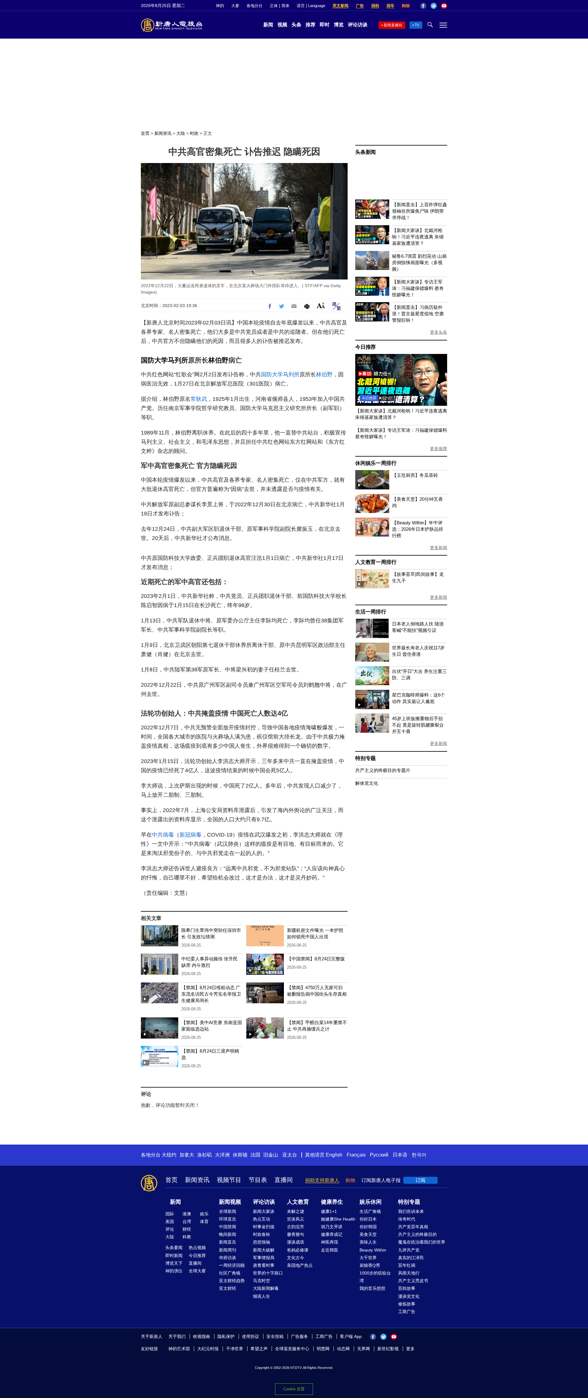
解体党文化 (366, 783)
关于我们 (177, 1336)
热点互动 (261, 1219)
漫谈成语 (295, 1242)
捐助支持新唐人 (322, 1180)
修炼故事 (406, 1303)
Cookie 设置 (294, 1389)
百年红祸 (406, 1265)
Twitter (434, 6)
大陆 (180, 133)
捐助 (375, 5)
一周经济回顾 (232, 1265)
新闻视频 (230, 1202)
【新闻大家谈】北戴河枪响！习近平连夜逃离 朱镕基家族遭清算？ (418, 237)
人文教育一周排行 (375, 562)
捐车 (390, 5)
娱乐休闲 (371, 1202)
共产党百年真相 (413, 1226)
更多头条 (438, 332)
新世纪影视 (388, 1348)
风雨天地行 (409, 1273)
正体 (274, 5)
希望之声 (259, 1348)
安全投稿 (275, 1336)
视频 (282, 24)
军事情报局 (263, 1257)
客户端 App (351, 1336)
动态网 (343, 1348)
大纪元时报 (208, 1348)
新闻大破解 (263, 1250)
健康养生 (332, 1202)
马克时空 (261, 1280)
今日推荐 (365, 347)
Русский (379, 1154)
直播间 (283, 1179)
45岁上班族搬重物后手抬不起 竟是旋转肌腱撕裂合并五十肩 (418, 725)
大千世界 (368, 1257)
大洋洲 (222, 1154)
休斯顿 (240, 1154)
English (334, 1154)
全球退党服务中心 (292, 1348)
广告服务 (299, 1336)
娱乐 (204, 1213)
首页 (145, 133)
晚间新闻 (227, 1234)
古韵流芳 (295, 1226)
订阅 (420, 1180)
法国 (255, 1154)
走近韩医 (329, 1250)
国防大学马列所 (164, 360)
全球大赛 (197, 1270)
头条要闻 (174, 1247)
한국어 (419, 1154)
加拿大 (186, 1154)
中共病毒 (163, 835)
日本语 (400, 1154)
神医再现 (329, 1242)
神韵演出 (174, 1270)
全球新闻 (227, 1211)
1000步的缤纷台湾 (375, 1277)
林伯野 (218, 360)
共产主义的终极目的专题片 (382, 770)
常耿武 (198, 399)
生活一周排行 (370, 612)
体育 (204, 1221)
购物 (406, 5)
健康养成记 (331, 1234)
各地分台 (254, 5)
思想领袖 (261, 1242)
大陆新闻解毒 (266, 1288)
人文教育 (298, 1202)
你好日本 (368, 1219)
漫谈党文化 (409, 1296)
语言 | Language (311, 5)
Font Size (320, 305)
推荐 (310, 24)
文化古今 (295, 1257)
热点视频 (197, 1247)
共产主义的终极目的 (417, 1234)
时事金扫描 (263, 1226)
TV (417, 25)
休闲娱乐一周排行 (375, 463)
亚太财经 (227, 1288)
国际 (169, 1213)
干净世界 (234, 1348)
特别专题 (365, 758)
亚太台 (289, 1154)
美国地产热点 (300, 1265)
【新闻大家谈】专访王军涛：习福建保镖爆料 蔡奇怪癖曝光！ (418, 288)
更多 (410, 1348)
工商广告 (406, 1311)
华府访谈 (227, 1257)
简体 (285, 5)
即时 (325, 24)
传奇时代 (406, 1219)
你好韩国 (368, 1226)
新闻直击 (227, 1242)
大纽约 (169, 1154)
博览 (339, 24)
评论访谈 (358, 24)
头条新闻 (365, 152)
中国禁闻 (227, 1226)
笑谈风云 (295, 1219)
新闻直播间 (393, 25)
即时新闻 (174, 1255)
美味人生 (368, 1242)
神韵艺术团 (179, 1348)
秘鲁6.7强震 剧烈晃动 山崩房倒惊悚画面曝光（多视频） (419, 262)
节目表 (258, 1179)
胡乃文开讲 (331, 1226)
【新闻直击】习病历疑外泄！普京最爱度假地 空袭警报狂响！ (418, 314)
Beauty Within (373, 1250)
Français (356, 1154)
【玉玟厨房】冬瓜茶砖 (415, 475)
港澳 (187, 1213)
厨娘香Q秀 (370, 1265)
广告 (360, 5)
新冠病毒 (190, 835)
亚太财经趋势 (232, 1280)
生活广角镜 (370, 1211)
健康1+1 (329, 1211)
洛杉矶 (204, 1154)
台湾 (187, 1221)
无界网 (363, 1348)
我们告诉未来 (411, 1211)
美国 (169, 1221)
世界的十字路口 (268, 1273)
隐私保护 (226, 1336)
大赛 (235, 5)
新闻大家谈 (263, 1211)
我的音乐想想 (372, 1288)
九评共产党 (409, 1250)
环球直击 (227, 1219)
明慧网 (323, 1348)
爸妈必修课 (297, 1250)
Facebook (423, 6)
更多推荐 (438, 448)
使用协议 (250, 1336)
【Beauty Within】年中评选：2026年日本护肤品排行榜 (417, 529)
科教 (187, 1236)
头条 (296, 24)
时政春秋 (261, 1234)
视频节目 (229, 1179)
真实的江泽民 (411, 1257)
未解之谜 (295, 1211)
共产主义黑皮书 (413, 1280)
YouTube (444, 6)
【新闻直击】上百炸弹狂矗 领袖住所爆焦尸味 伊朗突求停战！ (419, 211)
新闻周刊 (227, 1250)
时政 (194, 133)
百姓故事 (406, 1288)
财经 (187, 1229)
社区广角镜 (229, 1273)
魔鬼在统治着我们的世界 (421, 1242)
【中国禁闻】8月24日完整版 (316, 958)
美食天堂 (368, 1234)
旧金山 (270, 1154)
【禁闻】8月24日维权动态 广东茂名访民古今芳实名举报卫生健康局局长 (211, 994)
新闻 (268, 24)
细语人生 (261, 1296)
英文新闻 (341, 5)
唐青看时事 (263, 1265)
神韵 (220, 5)
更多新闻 (438, 547)
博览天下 (174, 1263)
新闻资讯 (163, 133)
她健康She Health (338, 1219)
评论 (169, 1229)
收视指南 (201, 1336)
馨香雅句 (295, 1234)
